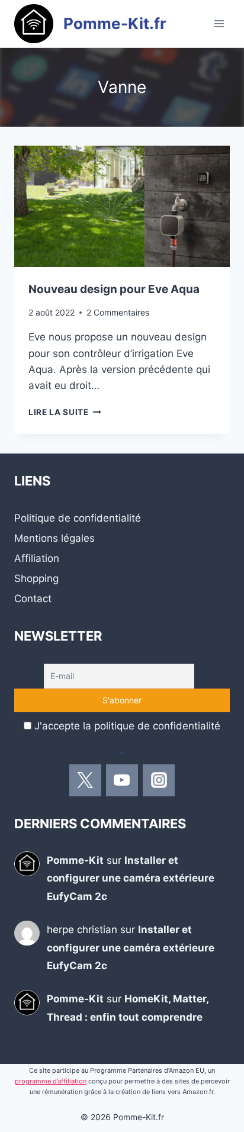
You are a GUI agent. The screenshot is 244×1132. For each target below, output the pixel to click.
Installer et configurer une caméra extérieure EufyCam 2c (130, 878)
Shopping (36, 578)
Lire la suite (64, 412)
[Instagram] (159, 780)
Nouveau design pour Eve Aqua (114, 289)
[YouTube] (122, 780)
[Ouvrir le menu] (219, 23)
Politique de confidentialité (77, 518)
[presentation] (122, 206)
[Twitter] (85, 780)
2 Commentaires (117, 312)
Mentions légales (54, 538)
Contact (33, 598)
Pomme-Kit (75, 860)
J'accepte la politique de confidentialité (127, 726)
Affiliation (36, 558)
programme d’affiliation (50, 1081)
